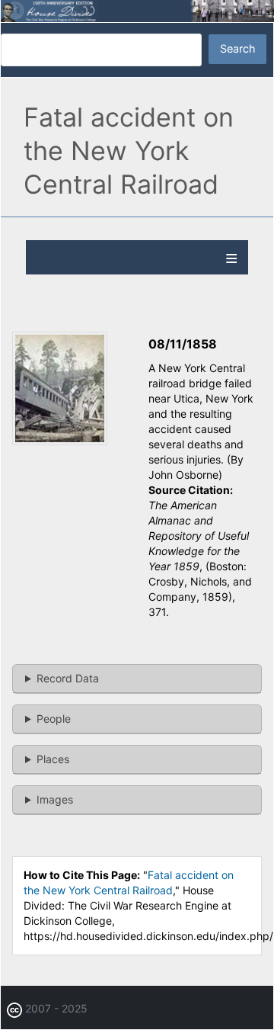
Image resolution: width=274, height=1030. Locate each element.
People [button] (54, 718)
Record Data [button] (68, 678)
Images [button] (55, 799)
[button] (59, 441)
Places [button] (53, 758)
